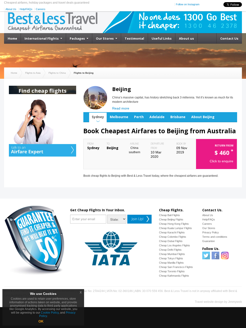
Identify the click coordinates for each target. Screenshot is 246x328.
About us (186, 38)
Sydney (98, 117)
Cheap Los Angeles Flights (174, 245)
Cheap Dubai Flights (171, 241)
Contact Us (229, 38)
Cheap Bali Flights (169, 215)
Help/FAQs (26, 9)
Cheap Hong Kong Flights (174, 223)
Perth (139, 117)
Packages (77, 38)
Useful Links (162, 38)
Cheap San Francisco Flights (176, 267)
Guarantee (208, 241)
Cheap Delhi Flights (170, 249)
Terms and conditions (214, 236)
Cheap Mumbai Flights (172, 254)
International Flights (42, 38)
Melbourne (119, 117)
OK (40, 321)
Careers (40, 9)
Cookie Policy (50, 312)
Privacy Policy (210, 232)
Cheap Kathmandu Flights (174, 275)
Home (12, 38)
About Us (11, 9)
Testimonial (134, 38)
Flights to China (57, 73)
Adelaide (157, 117)
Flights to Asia (33, 73)
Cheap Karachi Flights (172, 232)
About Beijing (203, 117)
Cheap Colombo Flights (172, 236)
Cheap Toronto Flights (172, 271)
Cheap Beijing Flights (171, 219)
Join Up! (137, 219)
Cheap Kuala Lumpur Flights (175, 228)
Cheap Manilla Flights (171, 262)
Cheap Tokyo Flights (171, 258)
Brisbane (177, 117)
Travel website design (209, 302)
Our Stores (105, 38)
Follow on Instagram (187, 4)
